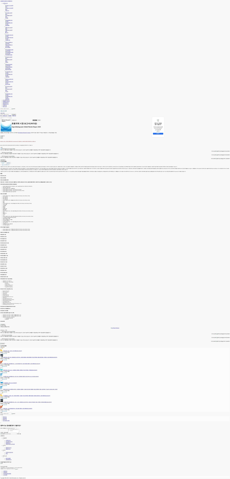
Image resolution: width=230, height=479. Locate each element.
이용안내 (5, 105)
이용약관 (5, 472)
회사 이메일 (3, 428)
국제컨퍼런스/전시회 (10, 444)
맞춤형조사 (8, 442)
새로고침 (19, 433)
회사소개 (5, 106)
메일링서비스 (6, 103)
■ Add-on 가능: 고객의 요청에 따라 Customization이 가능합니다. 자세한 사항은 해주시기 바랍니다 (18, 141)
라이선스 (5, 416)
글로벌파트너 (6, 102)
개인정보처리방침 (7, 473)
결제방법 (5, 418)
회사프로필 (8, 458)
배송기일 (5, 419)
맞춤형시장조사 (6, 101)
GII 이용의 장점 (6, 420)
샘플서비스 (8, 449)
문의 (7, 453)
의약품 (9, 115)
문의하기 (2, 435)
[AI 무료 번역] (115, 328)
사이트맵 (5, 474)
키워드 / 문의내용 (4, 432)
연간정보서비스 (6, 100)
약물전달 (14, 115)
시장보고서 (5, 3)
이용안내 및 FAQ (9, 452)
